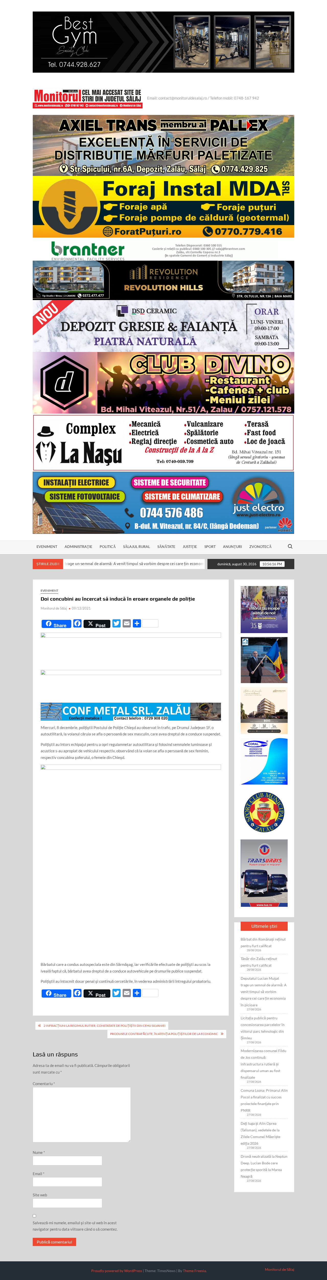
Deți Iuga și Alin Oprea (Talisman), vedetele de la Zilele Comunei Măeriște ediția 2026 (260, 1133)
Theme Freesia (194, 1270)
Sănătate (166, 546)
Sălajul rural (136, 546)
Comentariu (44, 1083)
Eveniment (47, 546)
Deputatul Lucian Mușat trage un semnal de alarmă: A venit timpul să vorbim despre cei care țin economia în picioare (264, 991)
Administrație (78, 546)
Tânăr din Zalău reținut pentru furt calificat (259, 961)
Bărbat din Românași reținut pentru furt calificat (263, 942)
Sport (210, 546)
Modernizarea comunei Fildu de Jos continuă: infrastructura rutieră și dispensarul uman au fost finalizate (263, 1064)
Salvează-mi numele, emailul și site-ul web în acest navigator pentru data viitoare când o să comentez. (75, 1226)
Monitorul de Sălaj (54, 608)
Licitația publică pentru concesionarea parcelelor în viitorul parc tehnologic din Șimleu (263, 1028)
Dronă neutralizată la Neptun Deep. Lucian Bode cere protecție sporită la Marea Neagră (264, 1166)
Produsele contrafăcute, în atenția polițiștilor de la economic (164, 1034)
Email (38, 1173)
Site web (40, 1195)
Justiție (190, 546)
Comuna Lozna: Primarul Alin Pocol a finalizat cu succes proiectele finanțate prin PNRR (264, 1100)
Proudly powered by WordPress (116, 1270)
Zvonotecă (260, 546)
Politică (108, 546)
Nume (39, 1152)
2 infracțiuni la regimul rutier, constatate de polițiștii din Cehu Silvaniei (105, 1026)
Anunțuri (232, 546)
